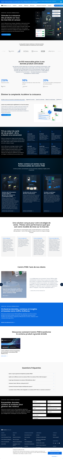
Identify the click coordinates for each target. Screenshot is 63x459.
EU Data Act (38, 447)
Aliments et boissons (17, 437)
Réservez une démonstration (7, 322)
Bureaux (54, 435)
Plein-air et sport (16, 439)
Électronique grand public (17, 447)
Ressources (32, 5)
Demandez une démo (6, 34)
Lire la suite (5, 295)
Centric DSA (46, 211)
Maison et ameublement (17, 441)
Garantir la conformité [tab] (40, 99)
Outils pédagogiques (28, 441)
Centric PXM (3, 444)
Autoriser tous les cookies (54, 453)
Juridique (37, 435)
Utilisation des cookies (40, 442)
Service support (56, 437)
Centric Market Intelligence (6, 439)
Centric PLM (3, 435)
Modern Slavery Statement (41, 445)
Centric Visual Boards (5, 441)
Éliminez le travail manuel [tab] (50, 99)
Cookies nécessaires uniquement (54, 450)
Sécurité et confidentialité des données (41, 440)
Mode (14, 435)
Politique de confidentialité (41, 437)
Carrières (26, 446)
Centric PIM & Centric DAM (7, 211)
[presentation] (31, 100)
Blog (25, 439)
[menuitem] (6, 435)
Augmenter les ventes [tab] (30, 99)
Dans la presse (27, 437)
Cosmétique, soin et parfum (16, 444)
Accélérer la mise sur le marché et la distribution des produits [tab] (13, 99)
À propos (49, 5)
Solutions (14, 5)
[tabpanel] (31, 112)
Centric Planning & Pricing (6, 437)
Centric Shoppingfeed (27, 211)
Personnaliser (54, 456)
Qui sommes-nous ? (28, 435)
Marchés (20, 5)
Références (26, 5)
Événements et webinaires (41, 5)
